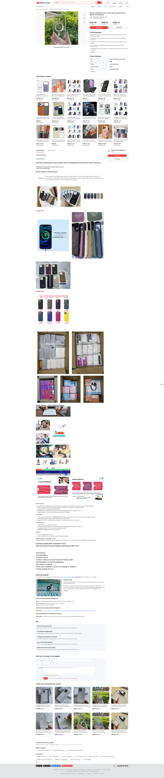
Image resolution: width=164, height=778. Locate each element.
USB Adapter (76, 610)
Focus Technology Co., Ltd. (73, 773)
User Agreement (89, 773)
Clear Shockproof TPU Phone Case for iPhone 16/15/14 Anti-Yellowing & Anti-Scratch (105, 140)
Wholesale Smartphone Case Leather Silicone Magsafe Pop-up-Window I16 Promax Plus (99, 706)
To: (42, 664)
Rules (127, 6)
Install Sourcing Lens (68, 765)
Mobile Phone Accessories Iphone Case (44, 759)
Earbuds (54, 610)
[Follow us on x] (120, 765)
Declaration (95, 773)
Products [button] (56, 2)
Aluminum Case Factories (54, 756)
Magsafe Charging (83, 610)
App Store (39, 765)
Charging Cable (69, 610)
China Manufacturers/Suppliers (71, 769)
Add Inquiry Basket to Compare (62, 47)
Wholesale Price (89, 769)
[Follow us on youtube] (123, 765)
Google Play (47, 765)
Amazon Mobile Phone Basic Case (43, 750)
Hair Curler (63, 610)
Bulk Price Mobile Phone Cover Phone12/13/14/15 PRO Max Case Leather (99, 732)
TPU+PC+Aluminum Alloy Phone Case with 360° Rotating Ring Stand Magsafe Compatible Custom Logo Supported (105, 95)
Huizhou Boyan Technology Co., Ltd (100, 17)
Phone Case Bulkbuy (87, 759)
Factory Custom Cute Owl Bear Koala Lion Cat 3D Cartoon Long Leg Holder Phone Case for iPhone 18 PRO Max (89, 140)
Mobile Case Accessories (93, 756)
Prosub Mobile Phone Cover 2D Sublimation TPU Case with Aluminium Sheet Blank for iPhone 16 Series (104, 118)
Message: (41, 667)
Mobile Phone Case (53, 9)
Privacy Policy (101, 773)
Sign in (126, 3)
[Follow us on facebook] (118, 765)
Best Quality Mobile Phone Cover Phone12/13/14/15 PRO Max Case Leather (80, 732)
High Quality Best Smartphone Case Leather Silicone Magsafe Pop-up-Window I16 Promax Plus (119, 732)
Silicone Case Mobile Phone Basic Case (75, 750)
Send (46, 678)
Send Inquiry (99, 27)
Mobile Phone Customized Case (61, 759)
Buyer (99, 6)
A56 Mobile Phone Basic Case (59, 750)
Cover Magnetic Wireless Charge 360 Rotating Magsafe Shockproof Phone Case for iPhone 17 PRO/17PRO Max (89, 95)
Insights (109, 769)
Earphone (45, 610)
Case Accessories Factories (67, 756)
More (37, 761)
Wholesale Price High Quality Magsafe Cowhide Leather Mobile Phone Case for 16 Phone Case (63, 732)
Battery (88, 610)
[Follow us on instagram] (122, 765)
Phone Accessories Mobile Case (107, 756)
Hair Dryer (59, 610)
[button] (95, 2)
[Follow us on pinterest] (125, 765)
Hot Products (56, 769)
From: (42, 660)
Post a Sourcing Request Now (71, 678)
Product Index (103, 769)
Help (105, 6)
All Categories (40, 6)
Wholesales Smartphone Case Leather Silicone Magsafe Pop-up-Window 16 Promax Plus (43, 706)
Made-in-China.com (76, 771)
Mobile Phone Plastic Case (75, 759)
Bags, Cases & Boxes (44, 9)
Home (37, 9)
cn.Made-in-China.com (94, 771)
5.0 (113, 152)
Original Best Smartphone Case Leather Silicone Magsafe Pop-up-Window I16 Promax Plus (119, 706)
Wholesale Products (82, 769)
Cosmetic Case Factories (42, 756)
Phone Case (93, 610)
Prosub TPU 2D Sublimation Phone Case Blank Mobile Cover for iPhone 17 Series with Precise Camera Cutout (59, 140)
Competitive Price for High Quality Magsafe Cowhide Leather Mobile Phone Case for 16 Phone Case (63, 706)
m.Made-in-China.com (85, 771)
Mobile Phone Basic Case (63, 9)
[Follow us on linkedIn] (127, 765)
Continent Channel (97, 769)
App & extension (112, 6)
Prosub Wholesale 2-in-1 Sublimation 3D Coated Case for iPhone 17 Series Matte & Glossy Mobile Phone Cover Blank (42, 95)
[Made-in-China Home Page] (43, 2)
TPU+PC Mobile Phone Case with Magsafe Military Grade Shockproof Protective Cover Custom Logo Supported (90, 118)
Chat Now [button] (119, 27)
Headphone (50, 610)
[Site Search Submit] (99, 2)
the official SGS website (66, 577)
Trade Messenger (56, 765)
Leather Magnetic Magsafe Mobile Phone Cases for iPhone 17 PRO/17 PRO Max (43, 118)
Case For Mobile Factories (81, 756)
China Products (62, 769)
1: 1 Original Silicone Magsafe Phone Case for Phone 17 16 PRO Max (58, 118)
